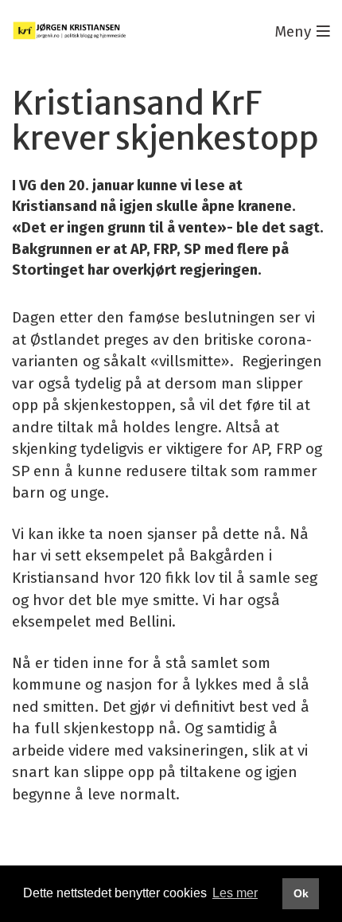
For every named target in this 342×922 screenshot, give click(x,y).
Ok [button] (301, 893)
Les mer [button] (235, 893)
